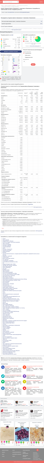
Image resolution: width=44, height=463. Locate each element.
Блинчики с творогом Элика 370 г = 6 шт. (11, 298)
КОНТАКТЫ (24, 456)
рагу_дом (4, 268)
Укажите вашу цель (27, 51)
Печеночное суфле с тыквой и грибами (11, 306)
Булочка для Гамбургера (8, 352)
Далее (33, 64)
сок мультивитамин (7, 246)
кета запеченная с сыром (8, 312)
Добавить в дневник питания (11, 51)
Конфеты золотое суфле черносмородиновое (12, 334)
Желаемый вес (26, 59)
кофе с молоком (6, 243)
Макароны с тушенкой (7, 256)
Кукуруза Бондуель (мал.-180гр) (9, 264)
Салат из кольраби (6, 310)
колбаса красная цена (7, 297)
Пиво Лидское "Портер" (7, 276)
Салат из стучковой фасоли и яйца (10, 273)
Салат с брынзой (6, 314)
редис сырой (5, 303)
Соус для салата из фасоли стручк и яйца (11, 274)
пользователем (11, 12)
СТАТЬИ (3, 456)
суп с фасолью (5, 259)
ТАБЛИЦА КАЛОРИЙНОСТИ (16, 452)
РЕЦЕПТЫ (3, 452)
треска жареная (6, 239)
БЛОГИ (3, 454)
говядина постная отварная (8, 289)
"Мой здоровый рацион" (16, 29)
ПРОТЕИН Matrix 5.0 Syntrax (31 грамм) (10, 301)
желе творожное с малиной (8, 332)
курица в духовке (6, 251)
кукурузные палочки (7, 344)
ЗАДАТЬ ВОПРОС (25, 455)
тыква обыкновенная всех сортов (9, 354)
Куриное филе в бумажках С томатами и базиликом (10, 6)
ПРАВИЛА (28, 458)
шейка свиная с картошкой (8, 287)
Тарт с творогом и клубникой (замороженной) (12, 343)
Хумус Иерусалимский (7, 266)
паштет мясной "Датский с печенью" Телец (11, 280)
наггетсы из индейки (7, 244)
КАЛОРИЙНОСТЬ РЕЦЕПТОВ (16, 454)
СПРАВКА (24, 452)
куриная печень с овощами (8, 283)
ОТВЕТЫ (13, 456)
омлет (4, 335)
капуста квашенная (6, 267)
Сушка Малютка (6, 284)
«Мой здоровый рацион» (37, 207)
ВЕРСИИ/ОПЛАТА (25, 453)
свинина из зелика (6, 313)
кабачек (4, 302)
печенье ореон (6, 257)
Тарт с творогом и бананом (8, 305)
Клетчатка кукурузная (7, 336)
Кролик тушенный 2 (7, 333)
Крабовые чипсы (6, 269)
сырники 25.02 (5, 341)
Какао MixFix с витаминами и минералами (11, 325)
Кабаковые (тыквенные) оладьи (9, 351)
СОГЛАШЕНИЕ (25, 458)
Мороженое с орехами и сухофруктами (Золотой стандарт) (15, 320)
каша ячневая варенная (7, 304)
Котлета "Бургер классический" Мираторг (11, 350)
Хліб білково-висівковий (8, 272)
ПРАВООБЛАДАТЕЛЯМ (26, 450)
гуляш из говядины (6, 327)
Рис (3, 262)
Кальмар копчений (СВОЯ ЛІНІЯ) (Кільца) (11, 311)
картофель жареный (7, 245)
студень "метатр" (6, 328)
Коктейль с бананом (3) (7, 249)
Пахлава (4, 329)
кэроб (4, 247)
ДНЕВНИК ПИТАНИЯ (5, 450)
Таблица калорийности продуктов (10, 5)
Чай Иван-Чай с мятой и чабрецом (10, 265)
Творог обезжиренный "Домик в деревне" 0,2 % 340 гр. (14, 307)
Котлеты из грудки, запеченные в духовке (11, 242)
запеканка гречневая (7, 250)
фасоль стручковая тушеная (8, 258)
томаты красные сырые (7, 349)
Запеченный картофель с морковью (10, 288)
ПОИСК (13, 450)
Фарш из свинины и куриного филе (10, 337)
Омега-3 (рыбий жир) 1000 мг (8, 322)
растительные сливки (7, 340)
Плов (4, 291)
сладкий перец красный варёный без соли (11, 296)
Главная (2, 5)
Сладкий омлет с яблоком (8, 241)
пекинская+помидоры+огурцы (9, 348)
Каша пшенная (6, 282)
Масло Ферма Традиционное (8, 321)
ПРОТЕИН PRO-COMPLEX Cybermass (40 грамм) (12, 290)
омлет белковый (6, 281)
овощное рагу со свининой (8, 318)
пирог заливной (6, 271)
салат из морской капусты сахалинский (11, 294)
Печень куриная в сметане (8, 277)
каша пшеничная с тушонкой (9, 275)
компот (4, 238)
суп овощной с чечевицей (8, 260)
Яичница (4, 252)
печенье (4, 324)
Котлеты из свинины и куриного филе (10, 346)
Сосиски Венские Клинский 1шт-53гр (10, 261)
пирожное (5, 319)
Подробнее (30, 204)
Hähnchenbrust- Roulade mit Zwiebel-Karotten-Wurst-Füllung (15, 279)
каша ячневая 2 (6, 347)
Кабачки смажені (6, 326)
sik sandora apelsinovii (7, 286)
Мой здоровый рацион (25, 12)
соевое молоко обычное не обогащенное (11, 299)
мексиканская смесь (7, 316)
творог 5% (5, 339)
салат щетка (5, 295)
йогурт (4, 342)
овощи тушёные (6, 331)
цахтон (4, 292)
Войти (41, 1)
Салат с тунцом (6, 309)
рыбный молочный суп (7, 317)
